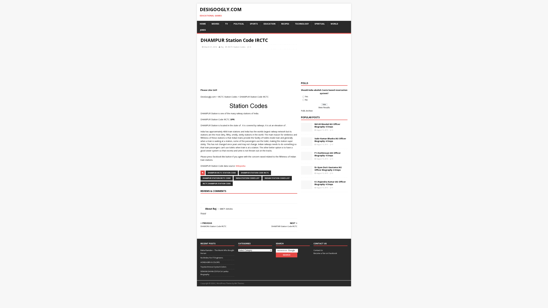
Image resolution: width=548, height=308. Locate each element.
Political (239, 23)
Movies (215, 23)
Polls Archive (307, 110)
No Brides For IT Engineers (212, 257)
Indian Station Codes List (277, 178)
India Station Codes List (247, 178)
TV (226, 23)
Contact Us (318, 250)
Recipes (285, 23)
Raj (222, 47)
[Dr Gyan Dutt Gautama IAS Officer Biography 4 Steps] (306, 173)
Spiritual (320, 23)
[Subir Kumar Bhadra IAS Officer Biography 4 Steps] (306, 144)
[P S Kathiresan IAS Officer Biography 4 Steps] (306, 158)
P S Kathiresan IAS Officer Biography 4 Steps (328, 154)
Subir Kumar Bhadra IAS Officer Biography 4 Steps (330, 139)
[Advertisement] (252, 58)
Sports (254, 23)
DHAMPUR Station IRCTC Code (217, 178)
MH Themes (239, 283)
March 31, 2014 (210, 47)
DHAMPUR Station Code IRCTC (255, 173)
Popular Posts (310, 117)
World (334, 23)
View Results (324, 107)
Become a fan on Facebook (325, 253)
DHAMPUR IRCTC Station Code (222, 173)
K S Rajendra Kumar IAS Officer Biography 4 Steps (330, 183)
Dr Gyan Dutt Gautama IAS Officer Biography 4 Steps (328, 168)
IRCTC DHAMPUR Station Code (217, 183)
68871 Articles (226, 208)
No (306, 99)
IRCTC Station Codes (236, 47)
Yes (306, 96)
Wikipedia (240, 166)
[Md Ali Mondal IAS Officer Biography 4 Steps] (306, 129)
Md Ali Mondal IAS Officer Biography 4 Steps (327, 125)
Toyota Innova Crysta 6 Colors (213, 267)
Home (203, 23)
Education (269, 23)
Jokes (203, 30)
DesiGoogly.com (208, 96)
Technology (302, 23)
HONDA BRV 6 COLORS (210, 262)
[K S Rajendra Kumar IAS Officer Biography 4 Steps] (306, 187)
